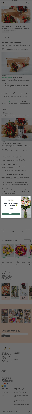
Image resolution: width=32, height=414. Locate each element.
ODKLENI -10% (11, 213)
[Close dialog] (29, 197)
